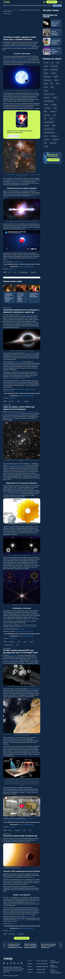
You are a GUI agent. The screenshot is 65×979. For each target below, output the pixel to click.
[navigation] (59, 2)
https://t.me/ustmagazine (26, 266)
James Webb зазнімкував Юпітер (24, 631)
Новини (5, 5)
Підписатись (54, 159)
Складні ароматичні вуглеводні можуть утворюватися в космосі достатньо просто (15, 946)
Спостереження (24, 5)
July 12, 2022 (21, 629)
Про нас (30, 960)
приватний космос (49, 132)
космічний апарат (49, 122)
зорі (45, 118)
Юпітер (46, 104)
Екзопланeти (21, 934)
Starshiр (53, 73)
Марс (57, 83)
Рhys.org (14, 923)
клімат (24, 830)
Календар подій (40, 972)
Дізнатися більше (13, 136)
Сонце (46, 90)
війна (45, 111)
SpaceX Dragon (14, 655)
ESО (9, 272)
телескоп (46, 139)
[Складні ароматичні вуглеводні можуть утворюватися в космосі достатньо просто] (46, 32)
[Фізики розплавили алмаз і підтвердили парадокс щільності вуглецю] (46, 51)
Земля (56, 80)
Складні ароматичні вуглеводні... (54, 33)
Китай (45, 83)
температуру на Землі (34, 688)
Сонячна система (49, 94)
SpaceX (46, 73)
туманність (55, 139)
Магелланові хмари (23, 272)
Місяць (46, 87)
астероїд (53, 104)
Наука (12, 5)
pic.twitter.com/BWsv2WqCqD (29, 626)
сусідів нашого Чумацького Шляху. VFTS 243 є (15, 59)
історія (46, 146)
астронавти (47, 108)
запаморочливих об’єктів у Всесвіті (29, 314)
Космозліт (57, 5)
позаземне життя (49, 129)
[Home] (6, 2)
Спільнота (51, 1)
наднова (46, 125)
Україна (31, 5)
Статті (9, 5)
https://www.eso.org (17, 261)
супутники (54, 136)
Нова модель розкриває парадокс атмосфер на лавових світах (48, 946)
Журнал (30, 966)
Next (60, 945)
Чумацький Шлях (48, 101)
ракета (46, 136)
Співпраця (45, 5)
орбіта (54, 125)
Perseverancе (54, 69)
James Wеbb (11, 641)
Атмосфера (17, 830)
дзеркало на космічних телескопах (12, 493)
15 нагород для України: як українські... (55, 42)
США (52, 87)
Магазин (50, 5)
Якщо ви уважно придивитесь (16, 465)
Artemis (46, 62)
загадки (31, 641)
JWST (19, 641)
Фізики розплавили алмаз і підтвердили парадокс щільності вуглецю (30, 946)
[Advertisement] (21, 26)
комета (51, 118)
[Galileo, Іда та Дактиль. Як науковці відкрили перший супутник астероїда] (46, 23)
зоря (54, 115)
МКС (30, 830)
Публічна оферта (40, 969)
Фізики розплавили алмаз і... (54, 51)
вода (55, 108)
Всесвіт (18, 401)
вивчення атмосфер (21, 919)
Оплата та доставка (41, 960)
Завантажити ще (21, 938)
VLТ (15, 272)
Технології (17, 5)
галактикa (53, 111)
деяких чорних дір (31, 353)
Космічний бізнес (37, 5)
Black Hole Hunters (18, 361)
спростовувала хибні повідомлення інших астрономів (17, 46)
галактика (47, 115)
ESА (52, 62)
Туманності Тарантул (16, 181)
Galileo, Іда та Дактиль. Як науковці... (55, 24)
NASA (25, 641)
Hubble (46, 66)
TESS (33, 877)
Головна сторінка (7, 10)
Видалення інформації (42, 966)
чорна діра (33, 272)
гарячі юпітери (28, 916)
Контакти (30, 972)
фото (45, 143)
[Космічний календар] (44, 2)
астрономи (11, 401)
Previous (4, 945)
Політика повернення (42, 963)
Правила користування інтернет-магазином (55, 971)
